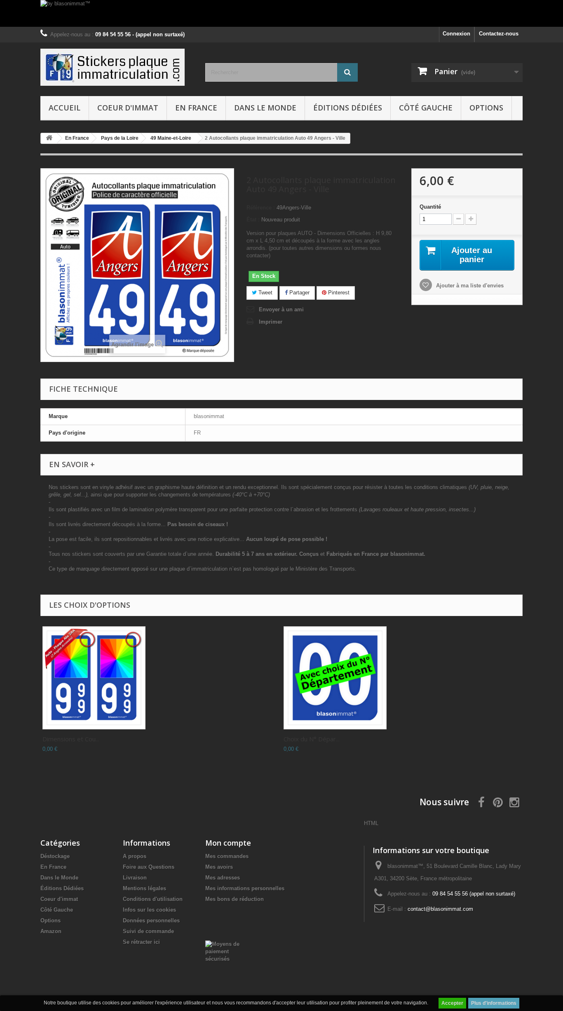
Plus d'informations (493, 1003)
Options (486, 108)
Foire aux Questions (148, 867)
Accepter (452, 1003)
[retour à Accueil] (49, 138)
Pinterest (338, 292)
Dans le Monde (265, 108)
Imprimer (270, 322)
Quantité (430, 207)
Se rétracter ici (141, 942)
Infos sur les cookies (149, 910)
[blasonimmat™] (116, 67)
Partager (299, 292)
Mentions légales (144, 888)
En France (196, 108)
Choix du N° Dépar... (312, 739)
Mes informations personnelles (244, 888)
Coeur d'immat (127, 108)
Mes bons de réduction (234, 899)
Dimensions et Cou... (70, 739)
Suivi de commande (148, 931)
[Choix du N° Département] (335, 677)
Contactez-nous (498, 34)
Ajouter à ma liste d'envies (469, 285)
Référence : (260, 208)
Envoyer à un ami (281, 309)
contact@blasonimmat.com (440, 909)
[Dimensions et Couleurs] (93, 677)
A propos (134, 856)
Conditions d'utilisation (153, 899)
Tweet (264, 292)
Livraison (135, 878)
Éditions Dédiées (347, 108)
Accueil (64, 108)
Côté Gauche (426, 108)
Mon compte (228, 843)
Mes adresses (222, 878)
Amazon (50, 931)
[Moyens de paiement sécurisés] (226, 951)
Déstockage (55, 856)
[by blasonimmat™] (281, 13)
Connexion (456, 34)
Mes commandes (227, 856)
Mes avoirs (219, 867)
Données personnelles (151, 920)
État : (253, 219)
